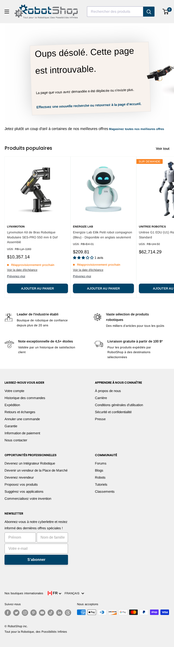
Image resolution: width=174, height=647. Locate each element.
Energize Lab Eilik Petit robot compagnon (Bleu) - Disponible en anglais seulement (102, 234)
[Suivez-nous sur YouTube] (42, 613)
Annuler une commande (22, 419)
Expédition (12, 405)
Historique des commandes (25, 398)
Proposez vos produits (21, 484)
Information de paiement (22, 433)
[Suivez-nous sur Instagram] (25, 613)
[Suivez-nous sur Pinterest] (33, 613)
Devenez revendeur (19, 477)
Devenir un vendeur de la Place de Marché (36, 470)
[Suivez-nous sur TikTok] (51, 613)
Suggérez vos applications (24, 491)
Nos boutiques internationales (24, 593)
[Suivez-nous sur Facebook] (8, 613)
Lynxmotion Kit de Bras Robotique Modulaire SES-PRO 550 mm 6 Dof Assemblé (32, 237)
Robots (100, 477)
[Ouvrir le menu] (7, 11)
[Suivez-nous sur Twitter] (16, 613)
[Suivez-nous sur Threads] (68, 613)
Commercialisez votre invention (28, 498)
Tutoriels (101, 484)
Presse (100, 419)
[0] (166, 11)
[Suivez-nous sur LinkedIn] (59, 613)
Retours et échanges (20, 412)
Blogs (99, 470)
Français (73, 593)
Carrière (101, 398)
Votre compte (14, 391)
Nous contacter (16, 440)
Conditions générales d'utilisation (119, 405)
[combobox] (115, 11)
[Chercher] (149, 12)
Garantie (11, 426)
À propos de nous (108, 391)
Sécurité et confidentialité (113, 412)
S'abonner (36, 560)
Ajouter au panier (37, 288)
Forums (100, 463)
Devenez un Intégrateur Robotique (30, 463)
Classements (105, 491)
